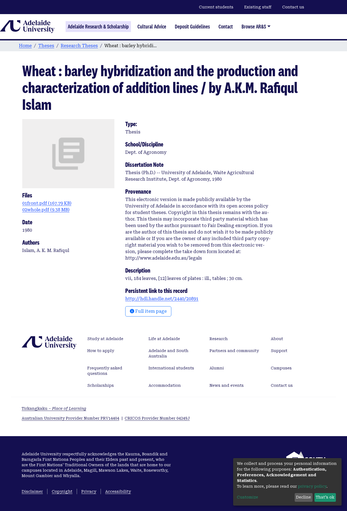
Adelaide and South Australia (168, 353)
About (277, 339)
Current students (216, 7)
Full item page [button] (150, 311)
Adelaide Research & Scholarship (98, 26)
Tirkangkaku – (54, 408)
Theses (46, 45)
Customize (247, 497)
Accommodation (165, 385)
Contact (226, 26)
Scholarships (100, 385)
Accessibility (118, 491)
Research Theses (79, 45)
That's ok (325, 497)
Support (279, 351)
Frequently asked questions (104, 371)
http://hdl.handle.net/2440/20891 (161, 298)
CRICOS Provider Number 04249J (157, 418)
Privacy (88, 491)
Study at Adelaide (105, 339)
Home (25, 45)
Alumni (217, 368)
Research (219, 339)
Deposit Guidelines (192, 26)
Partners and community (234, 351)
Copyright (62, 491)
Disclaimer (32, 491)
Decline (303, 497)
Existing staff (257, 7)
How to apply (100, 351)
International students (171, 368)
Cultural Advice (151, 26)
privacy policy (312, 486)
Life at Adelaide (164, 339)
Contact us (293, 7)
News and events (227, 385)
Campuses (281, 368)
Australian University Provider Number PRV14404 (70, 418)
